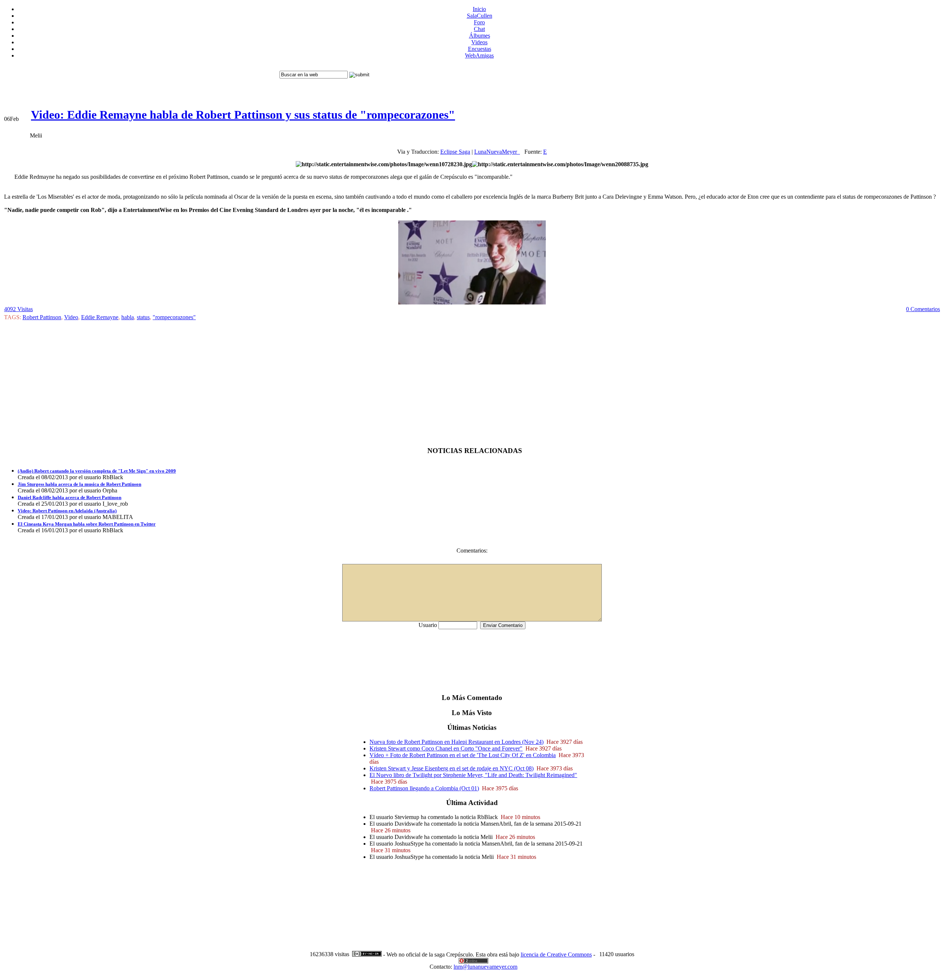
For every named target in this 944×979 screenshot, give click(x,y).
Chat (479, 29)
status (143, 317)
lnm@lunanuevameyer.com (485, 967)
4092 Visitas (18, 309)
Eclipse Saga (455, 152)
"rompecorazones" (174, 317)
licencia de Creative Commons (556, 954)
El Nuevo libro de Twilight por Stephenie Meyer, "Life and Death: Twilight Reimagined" (473, 775)
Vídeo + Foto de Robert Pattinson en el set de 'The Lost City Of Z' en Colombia (462, 755)
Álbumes (479, 35)
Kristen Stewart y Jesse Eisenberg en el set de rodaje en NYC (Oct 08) (451, 768)
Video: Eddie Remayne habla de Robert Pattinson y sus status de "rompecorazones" (243, 114)
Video (71, 317)
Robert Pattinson (41, 317)
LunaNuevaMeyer (497, 152)
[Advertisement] (141, 81)
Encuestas (479, 49)
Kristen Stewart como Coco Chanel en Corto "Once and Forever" (446, 748)
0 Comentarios (923, 309)
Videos (479, 42)
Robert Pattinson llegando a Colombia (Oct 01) (424, 788)
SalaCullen (479, 16)
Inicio (479, 9)
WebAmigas (479, 55)
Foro (479, 22)
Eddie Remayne (99, 317)
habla (127, 317)
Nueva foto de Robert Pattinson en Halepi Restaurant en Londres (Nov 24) (456, 742)
